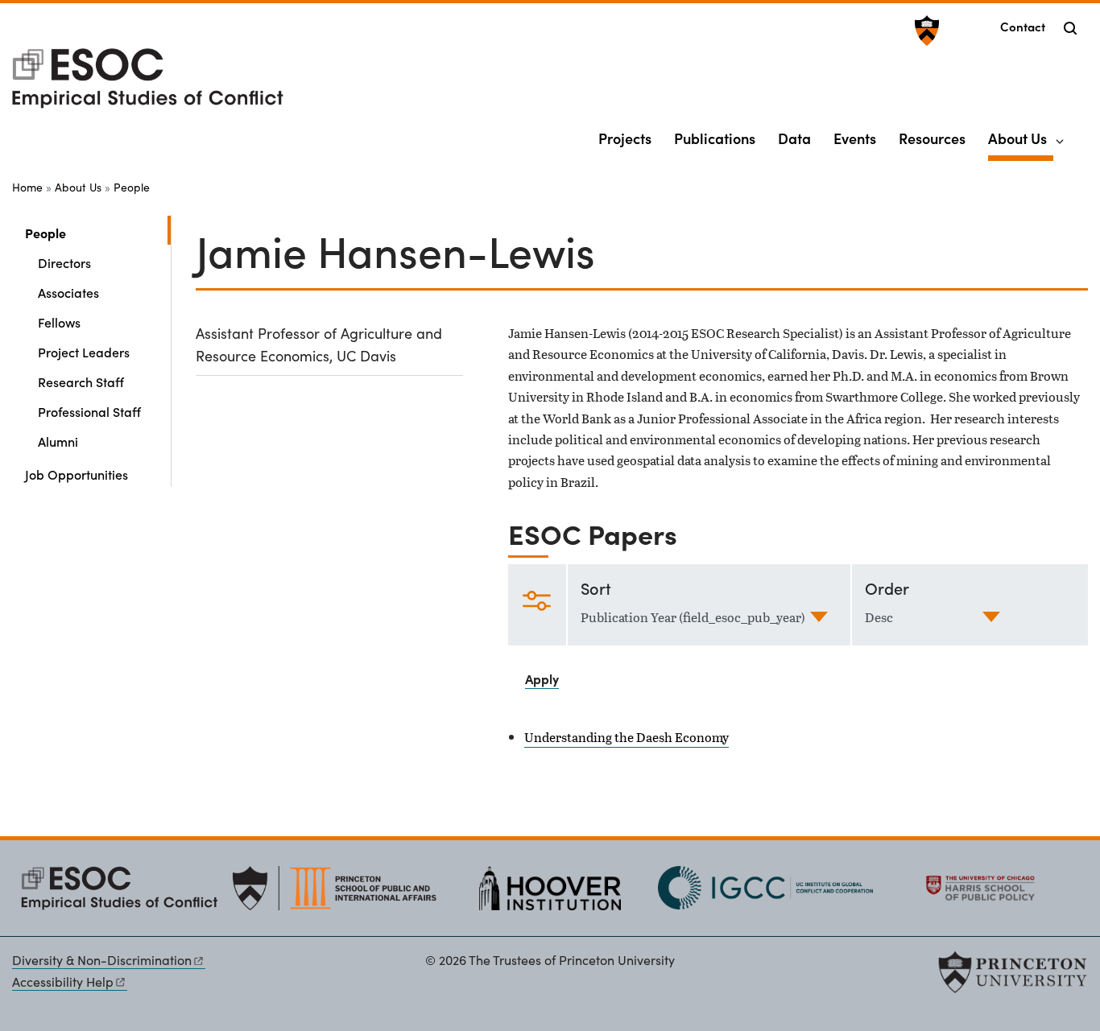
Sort (596, 587)
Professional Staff (89, 411)
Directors (64, 262)
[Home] (147, 85)
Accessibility (63, 981)
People (132, 187)
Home (27, 187)
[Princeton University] (925, 30)
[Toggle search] (1070, 28)
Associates (68, 292)
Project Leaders (84, 352)
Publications (714, 138)
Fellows (59, 322)
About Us (1020, 137)
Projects (624, 138)
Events (854, 138)
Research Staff (81, 381)
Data (794, 138)
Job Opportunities (76, 474)
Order (887, 587)
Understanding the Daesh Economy (626, 737)
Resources (932, 138)
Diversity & (102, 959)
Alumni (58, 441)
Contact (1022, 26)
